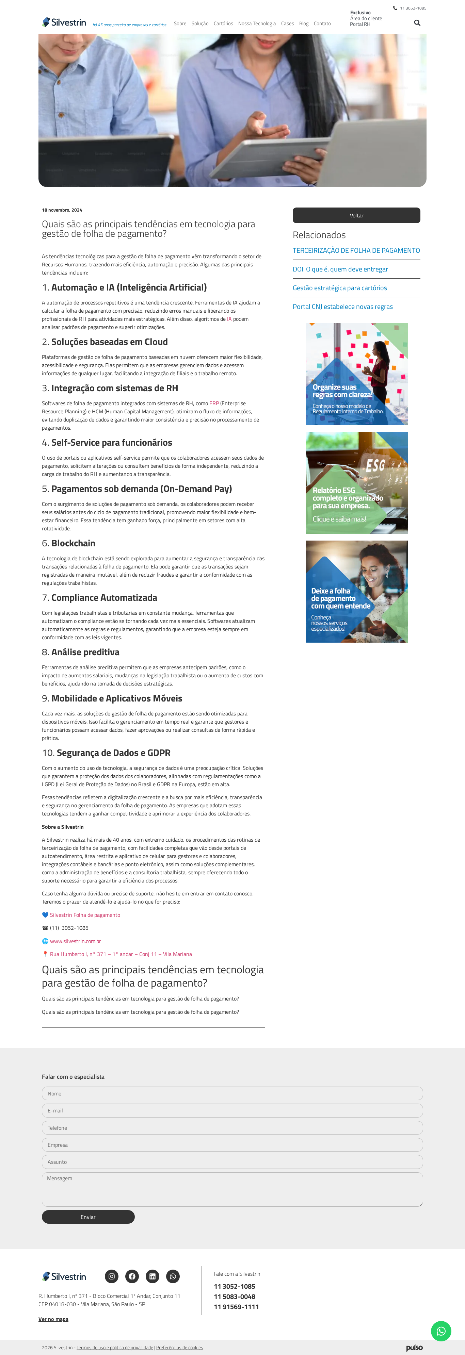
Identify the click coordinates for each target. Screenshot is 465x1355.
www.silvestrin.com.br (75, 941)
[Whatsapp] (173, 1276)
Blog (304, 23)
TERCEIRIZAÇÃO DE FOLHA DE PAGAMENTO (356, 250)
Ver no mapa (53, 1319)
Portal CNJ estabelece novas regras (343, 306)
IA (230, 319)
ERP (214, 403)
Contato (322, 23)
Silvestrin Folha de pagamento (85, 915)
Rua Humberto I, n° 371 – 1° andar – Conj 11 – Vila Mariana (121, 954)
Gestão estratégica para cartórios (340, 287)
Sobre (180, 23)
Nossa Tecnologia (257, 23)
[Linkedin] (152, 1276)
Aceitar (386, 1344)
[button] (417, 22)
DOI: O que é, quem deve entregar (340, 269)
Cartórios (223, 23)
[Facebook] (132, 1276)
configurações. (333, 1347)
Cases (287, 23)
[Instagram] (111, 1276)
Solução (200, 23)
